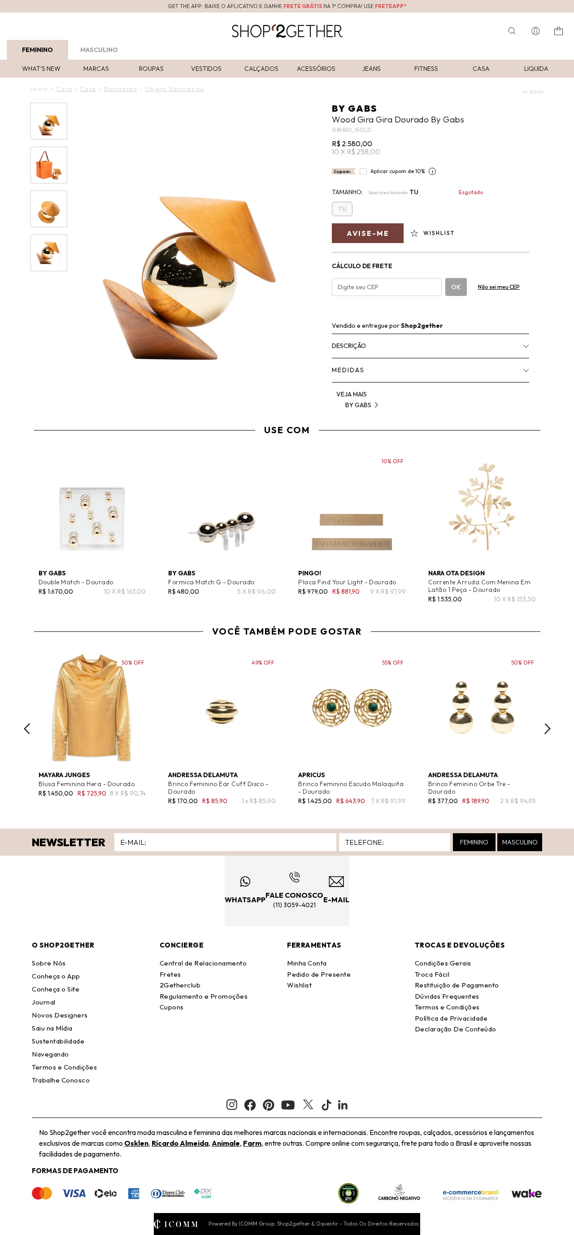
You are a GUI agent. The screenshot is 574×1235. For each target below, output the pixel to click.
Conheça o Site (55, 989)
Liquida (536, 69)
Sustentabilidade (58, 1041)
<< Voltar (533, 91)
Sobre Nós (49, 963)
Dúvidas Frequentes (447, 996)
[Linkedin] (343, 1105)
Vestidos (206, 69)
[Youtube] (288, 1105)
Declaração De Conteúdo (455, 1029)
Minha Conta (307, 963)
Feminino (37, 50)
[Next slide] (547, 728)
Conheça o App (56, 976)
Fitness (426, 69)
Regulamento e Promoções (204, 996)
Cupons (172, 1007)
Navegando (50, 1054)
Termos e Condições (64, 1067)
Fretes (170, 974)
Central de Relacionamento (203, 963)
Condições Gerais (443, 963)
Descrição (349, 346)
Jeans (371, 69)
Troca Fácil (432, 974)
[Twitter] (308, 1105)
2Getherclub (180, 985)
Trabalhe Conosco (61, 1080)
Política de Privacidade (451, 1018)
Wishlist (299, 985)
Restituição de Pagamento (457, 985)
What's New (41, 69)
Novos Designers (60, 1015)
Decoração (120, 89)
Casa (481, 69)
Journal (44, 1002)
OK (456, 287)
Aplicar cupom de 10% (397, 171)
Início (39, 89)
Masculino (99, 50)
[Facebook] (250, 1105)
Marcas (96, 69)
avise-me (368, 233)
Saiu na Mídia (52, 1028)
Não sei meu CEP (499, 286)
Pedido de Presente (319, 974)
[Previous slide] (27, 728)
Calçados (261, 69)
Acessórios (316, 69)
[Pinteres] (268, 1105)
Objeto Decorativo (174, 89)
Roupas (151, 69)
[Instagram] (231, 1104)
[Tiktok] (326, 1105)
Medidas (348, 370)
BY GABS (354, 108)
